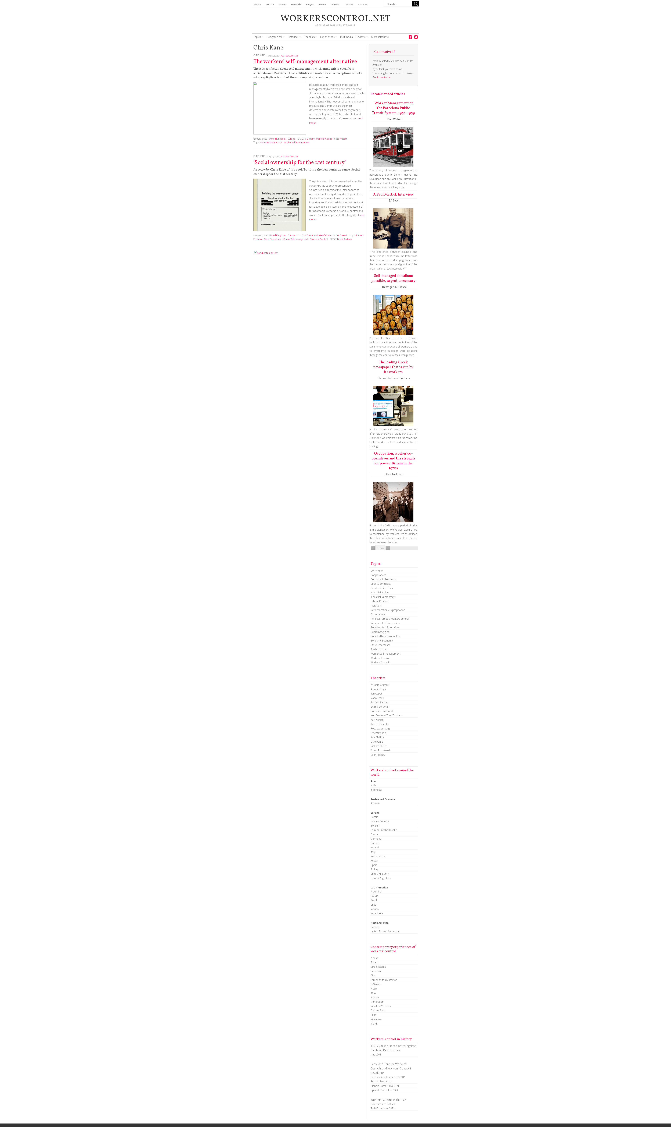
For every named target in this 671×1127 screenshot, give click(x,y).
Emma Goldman (380, 706)
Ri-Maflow (376, 1019)
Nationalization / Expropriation (388, 610)
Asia (373, 781)
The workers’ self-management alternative (305, 62)
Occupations (378, 614)
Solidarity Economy (382, 640)
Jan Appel (376, 693)
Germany (376, 838)
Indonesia (376, 789)
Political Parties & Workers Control (390, 618)
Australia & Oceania (383, 799)
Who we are (362, 4)
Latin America (379, 887)
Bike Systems (378, 966)
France (374, 834)
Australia (375, 803)
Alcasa (374, 958)
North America (380, 922)
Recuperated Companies (385, 623)
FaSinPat (375, 984)
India (373, 785)
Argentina (376, 891)
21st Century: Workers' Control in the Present (324, 138)
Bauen (374, 962)
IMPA (373, 993)
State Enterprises (272, 239)
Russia (374, 860)
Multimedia (346, 36)
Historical (293, 36)
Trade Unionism (379, 649)
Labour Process (379, 601)
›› (388, 548)
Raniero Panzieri (380, 702)
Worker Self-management (296, 142)
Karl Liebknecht (379, 724)
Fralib (374, 988)
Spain (374, 865)
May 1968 (376, 1054)
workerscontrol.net (335, 18)
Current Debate (380, 36)
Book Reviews (344, 239)
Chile (373, 904)
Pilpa (373, 1014)
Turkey (374, 869)
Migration (376, 605)
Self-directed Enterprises (385, 627)
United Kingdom (277, 138)
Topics (257, 36)
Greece (375, 843)
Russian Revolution (381, 1081)
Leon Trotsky (378, 754)
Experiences (327, 36)
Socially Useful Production (386, 636)
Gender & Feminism (382, 588)
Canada (375, 927)
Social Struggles (380, 631)
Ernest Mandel (379, 733)
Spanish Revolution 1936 (385, 1090)
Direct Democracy (381, 583)
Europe (291, 138)
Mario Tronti (377, 698)
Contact (349, 4)
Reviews (360, 36)
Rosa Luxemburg (380, 728)
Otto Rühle (377, 741)
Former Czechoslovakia (384, 830)
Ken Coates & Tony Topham (386, 715)
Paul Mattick (377, 737)
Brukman (376, 971)
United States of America (385, 931)
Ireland (375, 847)
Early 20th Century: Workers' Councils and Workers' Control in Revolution (391, 1068)
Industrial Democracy (271, 142)
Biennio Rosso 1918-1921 (385, 1085)
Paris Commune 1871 (383, 1108)
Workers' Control (319, 239)
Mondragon (377, 1001)
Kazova (375, 997)
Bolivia (374, 896)
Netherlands (378, 856)
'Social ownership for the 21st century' (299, 162)
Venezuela (377, 913)
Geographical (274, 36)
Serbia (374, 816)
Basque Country (380, 821)
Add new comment (289, 55)
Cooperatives (378, 575)
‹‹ (373, 548)
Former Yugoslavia (381, 878)
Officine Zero (378, 1010)
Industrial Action (380, 592)
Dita (373, 975)
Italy (373, 851)
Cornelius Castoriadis (382, 711)
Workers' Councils (381, 662)
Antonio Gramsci (380, 684)
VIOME (374, 1023)
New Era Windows (381, 1006)
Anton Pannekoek (381, 750)
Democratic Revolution (384, 579)
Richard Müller (379, 746)
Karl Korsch (377, 719)
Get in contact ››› (382, 77)
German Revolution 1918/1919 (388, 1077)
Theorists (309, 36)
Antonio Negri (378, 689)
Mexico (375, 909)
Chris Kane (259, 55)
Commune (377, 570)
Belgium (375, 825)
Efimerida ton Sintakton (384, 979)
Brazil (374, 900)
